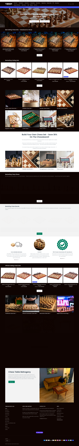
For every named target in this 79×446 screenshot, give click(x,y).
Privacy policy (59, 418)
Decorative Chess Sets (45, 313)
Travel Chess (25, 128)
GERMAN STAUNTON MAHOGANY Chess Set (55, 80)
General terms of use (60, 413)
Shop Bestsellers (34, 21)
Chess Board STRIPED (70, 228)
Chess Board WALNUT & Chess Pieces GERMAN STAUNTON (55, 49)
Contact (6, 429)
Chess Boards (7, 411)
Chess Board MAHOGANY (8, 228)
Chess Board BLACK (39, 228)
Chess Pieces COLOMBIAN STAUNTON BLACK (71, 195)
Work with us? (59, 411)
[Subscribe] (47, 346)
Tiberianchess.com (60, 419)
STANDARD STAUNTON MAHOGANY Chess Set (24, 80)
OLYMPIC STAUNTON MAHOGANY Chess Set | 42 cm (70, 285)
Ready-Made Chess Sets (10, 108)
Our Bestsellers (8, 333)
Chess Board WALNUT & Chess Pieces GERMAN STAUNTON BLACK (70, 49)
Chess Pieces (7, 413)
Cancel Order (7, 427)
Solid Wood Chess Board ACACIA (55, 228)
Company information (60, 416)
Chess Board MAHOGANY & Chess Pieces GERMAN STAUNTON (24, 49)
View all (39, 55)
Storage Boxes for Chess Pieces (47, 168)
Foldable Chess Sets (26, 108)
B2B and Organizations (60, 408)
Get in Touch (7, 421)
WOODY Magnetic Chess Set (39, 79)
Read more (16, 259)
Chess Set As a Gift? (44, 21)
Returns (6, 426)
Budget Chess (60, 128)
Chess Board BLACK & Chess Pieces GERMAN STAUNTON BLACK (39, 49)
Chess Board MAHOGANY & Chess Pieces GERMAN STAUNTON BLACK (8, 49)
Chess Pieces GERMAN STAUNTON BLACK (55, 195)
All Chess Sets (43, 333)
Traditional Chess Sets (10, 313)
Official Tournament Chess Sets (29, 313)
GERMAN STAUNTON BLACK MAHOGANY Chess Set (70, 80)
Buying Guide (7, 419)
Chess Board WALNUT (24, 228)
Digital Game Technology (62, 313)
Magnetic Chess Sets (10, 128)
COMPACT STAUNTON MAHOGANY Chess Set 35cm (55, 285)
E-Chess (6, 416)
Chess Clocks (43, 128)
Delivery (6, 424)
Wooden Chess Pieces (44, 108)
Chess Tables (60, 333)
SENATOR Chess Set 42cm (8, 79)
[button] (15, 3)
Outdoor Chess (25, 333)
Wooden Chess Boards (62, 108)
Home (6, 408)
